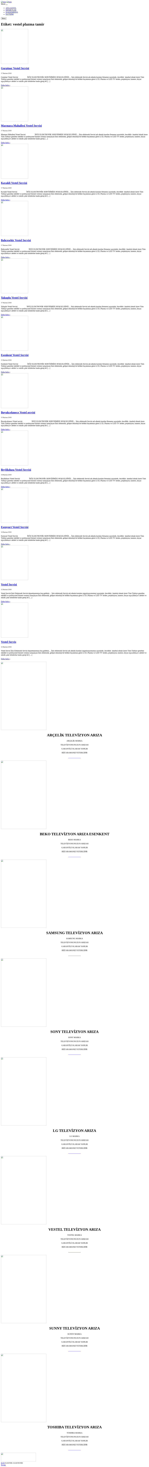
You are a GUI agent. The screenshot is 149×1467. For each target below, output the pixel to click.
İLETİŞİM (10, 14)
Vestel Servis (8, 641)
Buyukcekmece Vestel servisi (18, 412)
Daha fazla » (5, 85)
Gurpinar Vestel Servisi (15, 68)
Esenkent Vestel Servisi (15, 355)
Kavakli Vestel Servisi (14, 182)
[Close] (7, 4)
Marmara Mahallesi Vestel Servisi (21, 125)
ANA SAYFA (11, 8)
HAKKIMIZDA (12, 12)
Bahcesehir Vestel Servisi (16, 240)
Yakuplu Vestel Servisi (14, 297)
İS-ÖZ (3, 1463)
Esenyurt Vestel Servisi (14, 527)
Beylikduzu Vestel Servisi (16, 469)
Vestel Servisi (9, 584)
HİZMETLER (11, 10)
